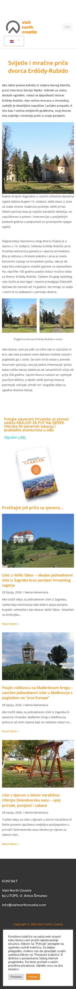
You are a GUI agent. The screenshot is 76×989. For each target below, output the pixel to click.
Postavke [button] (16, 976)
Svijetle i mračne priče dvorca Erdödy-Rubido (38, 66)
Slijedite (15, 437)
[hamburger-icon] (67, 27)
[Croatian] (13, 41)
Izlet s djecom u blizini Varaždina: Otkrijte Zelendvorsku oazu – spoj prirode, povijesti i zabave (31, 800)
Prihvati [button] (33, 976)
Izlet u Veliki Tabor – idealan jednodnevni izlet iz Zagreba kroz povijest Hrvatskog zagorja (37, 580)
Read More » (10, 624)
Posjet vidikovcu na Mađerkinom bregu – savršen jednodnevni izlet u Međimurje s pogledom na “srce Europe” (37, 692)
